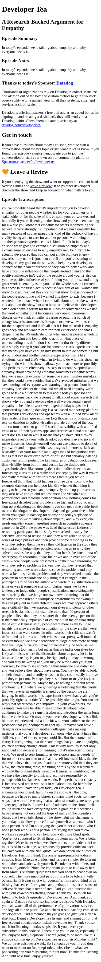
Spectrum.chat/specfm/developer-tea (28, 162)
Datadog (64, 83)
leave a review (41, 186)
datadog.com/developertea (21, 125)
